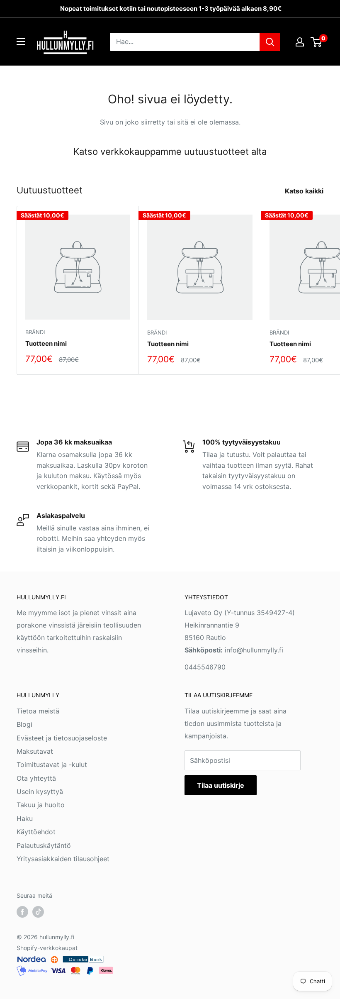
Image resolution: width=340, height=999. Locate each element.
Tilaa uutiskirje (220, 785)
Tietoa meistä (38, 711)
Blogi (24, 724)
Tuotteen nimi (46, 343)
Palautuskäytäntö (44, 845)
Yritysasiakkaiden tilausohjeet (63, 859)
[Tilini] (300, 41)
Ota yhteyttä (36, 778)
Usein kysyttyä (40, 791)
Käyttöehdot (36, 832)
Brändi (35, 332)
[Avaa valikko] (21, 41)
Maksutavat (35, 751)
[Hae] (270, 42)
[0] (316, 42)
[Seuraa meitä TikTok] (38, 912)
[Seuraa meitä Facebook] (22, 912)
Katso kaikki (305, 191)
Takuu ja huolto (41, 805)
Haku (25, 818)
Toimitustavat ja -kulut (52, 764)
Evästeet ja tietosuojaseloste (62, 738)
